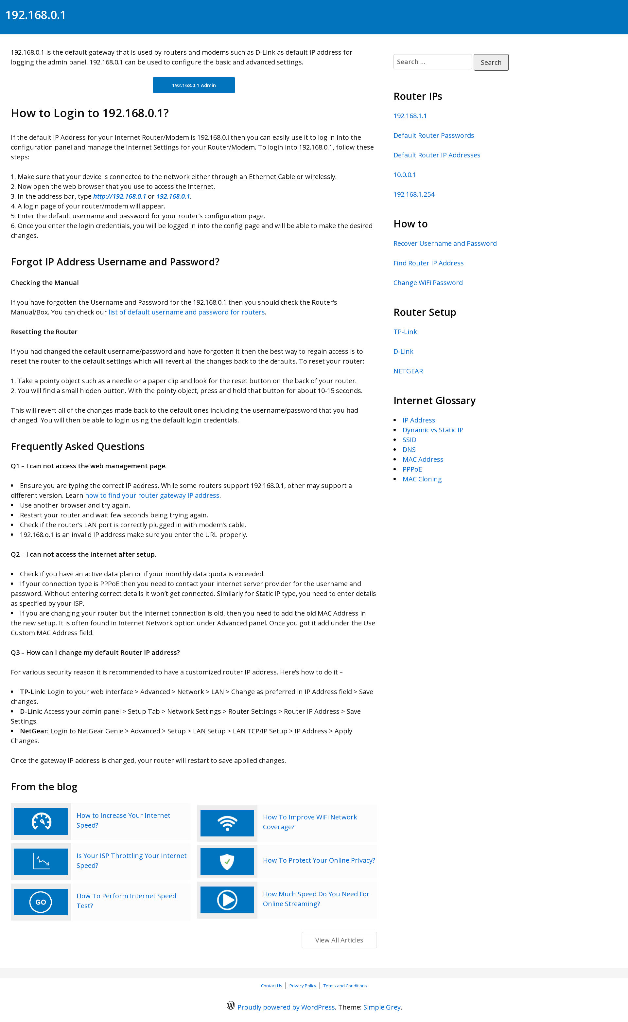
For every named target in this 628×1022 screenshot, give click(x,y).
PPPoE (412, 469)
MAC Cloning (422, 479)
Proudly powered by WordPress (286, 1007)
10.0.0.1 (404, 174)
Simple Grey (382, 1007)
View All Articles (339, 940)
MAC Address (423, 459)
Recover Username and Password (445, 243)
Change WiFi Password (428, 282)
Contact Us (271, 986)
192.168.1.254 (413, 194)
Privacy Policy (302, 986)
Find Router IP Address (428, 263)
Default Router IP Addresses (436, 155)
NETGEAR (408, 371)
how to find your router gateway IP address (152, 495)
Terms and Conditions (345, 986)
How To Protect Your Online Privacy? (319, 860)
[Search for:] (432, 61)
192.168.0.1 (35, 14)
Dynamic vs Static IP (433, 429)
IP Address (419, 420)
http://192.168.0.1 (119, 196)
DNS (409, 449)
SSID (409, 439)
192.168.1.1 (410, 115)
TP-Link (405, 331)
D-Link (403, 351)
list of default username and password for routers (187, 312)
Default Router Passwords (433, 135)
